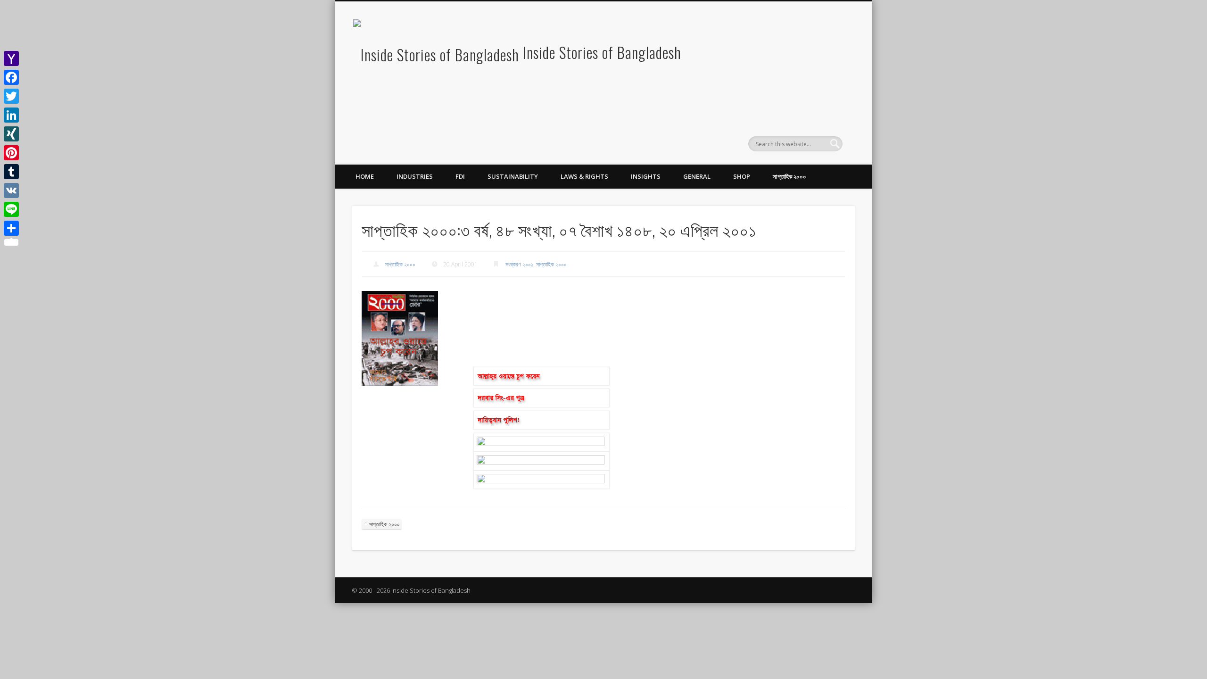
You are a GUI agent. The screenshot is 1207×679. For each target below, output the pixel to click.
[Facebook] (11, 77)
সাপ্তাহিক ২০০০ (789, 176)
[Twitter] (11, 96)
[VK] (11, 190)
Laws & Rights (584, 176)
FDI (460, 176)
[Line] (11, 209)
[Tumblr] (11, 171)
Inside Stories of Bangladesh (602, 52)
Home (364, 176)
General (697, 176)
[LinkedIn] (11, 115)
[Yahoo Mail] (11, 58)
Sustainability (513, 176)
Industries (415, 176)
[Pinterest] (11, 152)
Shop (741, 176)
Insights (646, 176)
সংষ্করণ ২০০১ (519, 264)
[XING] (11, 133)
